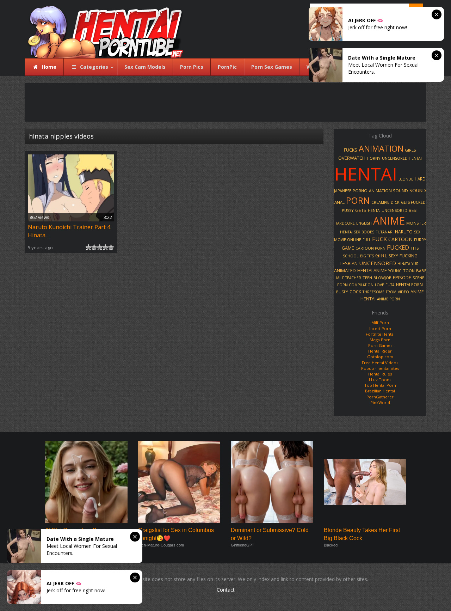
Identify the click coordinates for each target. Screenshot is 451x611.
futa (390, 284)
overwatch (351, 158)
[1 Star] (88, 247)
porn (358, 200)
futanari (385, 231)
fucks (350, 150)
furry (420, 239)
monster (416, 223)
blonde (406, 179)
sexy (393, 255)
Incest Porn (380, 328)
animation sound (388, 190)
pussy (348, 210)
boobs (368, 232)
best (413, 210)
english (364, 223)
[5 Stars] (111, 247)
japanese (342, 190)
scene (418, 277)
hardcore (344, 223)
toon (409, 270)
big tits (367, 255)
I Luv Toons (380, 379)
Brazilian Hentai (380, 390)
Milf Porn (380, 322)
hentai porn (409, 284)
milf (340, 277)
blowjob (382, 277)
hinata (403, 263)
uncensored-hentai (402, 158)
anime (389, 220)
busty (342, 291)
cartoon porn (370, 248)
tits (414, 248)
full (367, 239)
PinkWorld (380, 402)
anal (339, 202)
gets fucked (413, 202)
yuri (416, 263)
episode (402, 277)
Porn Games (380, 345)
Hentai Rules (380, 374)
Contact (226, 589)
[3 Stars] (100, 247)
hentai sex (350, 232)
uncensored (377, 263)
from (391, 291)
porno (360, 190)
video (403, 291)
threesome (373, 291)
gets (360, 210)
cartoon (400, 239)
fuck (379, 239)
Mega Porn (380, 339)
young (395, 270)
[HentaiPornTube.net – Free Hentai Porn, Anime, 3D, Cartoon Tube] (101, 29)
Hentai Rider (380, 351)
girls (410, 150)
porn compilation (355, 284)
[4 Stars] (105, 247)
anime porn (388, 299)
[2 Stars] (94, 247)
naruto (404, 231)
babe (421, 270)
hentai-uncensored (387, 210)
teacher (353, 277)
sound (417, 190)
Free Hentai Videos (380, 362)
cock (355, 291)
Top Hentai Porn (380, 385)
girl (381, 255)
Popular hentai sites (380, 368)
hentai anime (372, 270)
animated (345, 270)
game (348, 248)
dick (395, 202)
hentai (365, 174)
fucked (398, 247)
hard (420, 179)
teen (367, 277)
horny (374, 158)
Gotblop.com (380, 356)
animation (381, 148)
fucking (409, 256)
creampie (380, 202)
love (379, 284)
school (351, 255)
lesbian (349, 263)
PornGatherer (380, 396)
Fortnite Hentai (380, 334)
